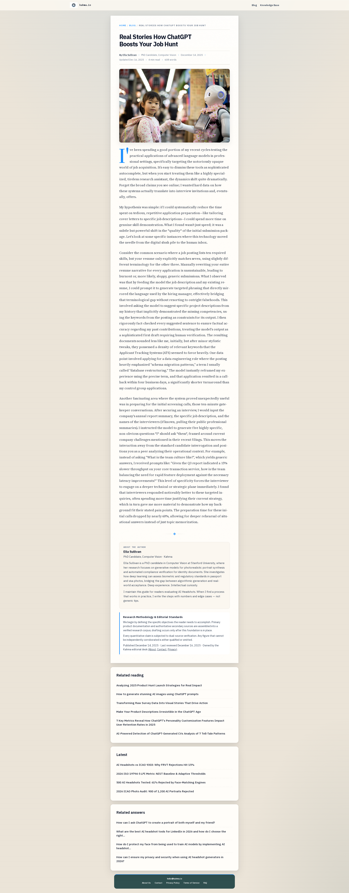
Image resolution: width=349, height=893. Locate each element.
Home (122, 25)
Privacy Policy (173, 883)
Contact (162, 649)
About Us (146, 883)
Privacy (172, 649)
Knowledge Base (269, 5)
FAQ (205, 883)
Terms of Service (191, 883)
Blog (254, 5)
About (152, 649)
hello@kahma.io (174, 878)
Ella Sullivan (130, 55)
